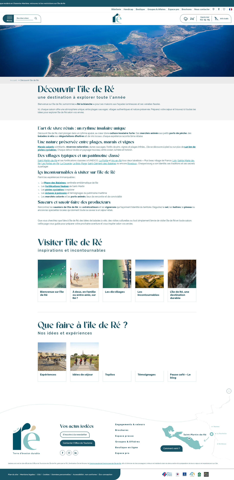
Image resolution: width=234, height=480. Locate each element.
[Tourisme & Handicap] (184, 474)
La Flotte (103, 160)
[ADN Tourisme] (221, 474)
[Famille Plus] (192, 474)
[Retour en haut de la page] (229, 391)
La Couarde (66, 163)
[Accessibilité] (218, 9)
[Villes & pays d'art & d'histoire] (213, 474)
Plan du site (13, 474)
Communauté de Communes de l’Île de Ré (105, 463)
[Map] (213, 9)
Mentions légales (27, 474)
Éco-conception (105, 474)
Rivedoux (132, 163)
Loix (174, 160)
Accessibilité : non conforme (85, 474)
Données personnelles (61, 474)
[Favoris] (224, 9)
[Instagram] (69, 453)
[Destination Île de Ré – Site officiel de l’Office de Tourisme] (117, 19)
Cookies (46, 474)
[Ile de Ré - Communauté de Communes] (206, 474)
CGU (39, 474)
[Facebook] (62, 453)
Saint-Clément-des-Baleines (102, 163)
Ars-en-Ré (116, 160)
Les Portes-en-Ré (50, 163)
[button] (231, 9)
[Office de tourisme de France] (167, 474)
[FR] (231, 9)
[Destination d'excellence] (177, 474)
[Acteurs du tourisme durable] (229, 474)
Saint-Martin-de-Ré (47, 160)
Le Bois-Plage (80, 163)
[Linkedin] (75, 453)
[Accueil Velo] (199, 474)
